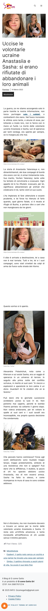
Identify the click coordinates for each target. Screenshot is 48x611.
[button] (35, 5)
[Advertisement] (23, 287)
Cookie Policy (14, 599)
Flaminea (5, 90)
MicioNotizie (8, 94)
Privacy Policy (14, 596)
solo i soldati (31, 114)
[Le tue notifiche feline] (4, 606)
